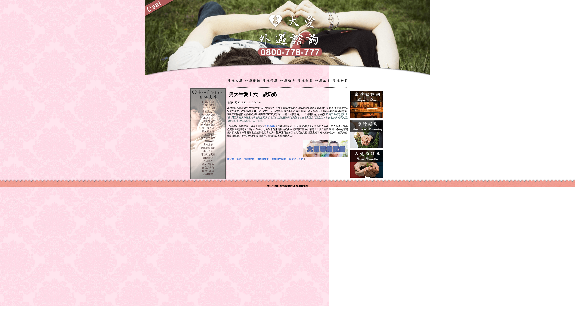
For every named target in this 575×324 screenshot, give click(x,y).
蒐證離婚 (249, 159)
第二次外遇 (208, 128)
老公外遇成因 (208, 115)
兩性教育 (208, 151)
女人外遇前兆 (208, 138)
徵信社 (270, 186)
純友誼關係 (208, 134)
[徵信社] (366, 177)
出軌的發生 (263, 159)
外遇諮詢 (208, 161)
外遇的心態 (208, 101)
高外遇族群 (208, 131)
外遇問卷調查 (208, 154)
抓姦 (293, 186)
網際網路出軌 (208, 148)
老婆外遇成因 (208, 121)
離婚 (287, 186)
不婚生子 (208, 118)
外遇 (282, 186)
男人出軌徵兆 (208, 124)
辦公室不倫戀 (234, 159)
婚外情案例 (208, 164)
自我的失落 (208, 167)
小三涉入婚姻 (208, 108)
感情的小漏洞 (279, 159)
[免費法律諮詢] (366, 117)
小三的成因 (208, 111)
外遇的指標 (208, 105)
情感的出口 (208, 171)
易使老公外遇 (296, 159)
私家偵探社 (302, 186)
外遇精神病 (208, 141)
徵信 (277, 186)
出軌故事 (208, 144)
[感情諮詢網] (366, 147)
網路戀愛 (208, 157)
